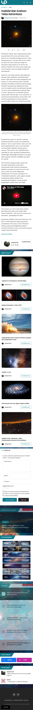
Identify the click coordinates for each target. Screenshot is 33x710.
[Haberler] (16, 571)
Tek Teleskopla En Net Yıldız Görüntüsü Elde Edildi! (16, 606)
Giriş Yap (23, 500)
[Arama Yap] (24, 2)
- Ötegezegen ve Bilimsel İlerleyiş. (17, 681)
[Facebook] (13, 245)
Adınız (6, 475)
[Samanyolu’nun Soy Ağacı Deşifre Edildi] (16, 390)
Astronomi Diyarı (6, 234)
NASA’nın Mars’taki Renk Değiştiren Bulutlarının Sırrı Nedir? (18, 644)
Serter (9, 680)
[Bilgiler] (16, 543)
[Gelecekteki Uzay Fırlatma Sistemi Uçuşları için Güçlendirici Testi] (16, 323)
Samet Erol (8, 18)
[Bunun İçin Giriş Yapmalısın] (8, 50)
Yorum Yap (6, 450)
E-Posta (7, 481)
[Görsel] (16, 566)
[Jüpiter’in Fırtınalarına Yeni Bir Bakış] (16, 267)
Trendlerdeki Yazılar (21, 700)
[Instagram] (15, 245)
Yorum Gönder (9, 500)
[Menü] (30, 2)
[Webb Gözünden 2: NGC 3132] (16, 295)
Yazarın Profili (26, 241)
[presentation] (1, 522)
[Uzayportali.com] (4, 2)
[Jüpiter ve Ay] (16, 358)
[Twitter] (12, 245)
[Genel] (16, 554)
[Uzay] (16, 577)
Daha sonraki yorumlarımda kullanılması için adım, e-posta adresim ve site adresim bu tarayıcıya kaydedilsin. (16, 493)
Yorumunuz (8, 461)
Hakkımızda (9, 700)
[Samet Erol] (7, 244)
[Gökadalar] (16, 560)
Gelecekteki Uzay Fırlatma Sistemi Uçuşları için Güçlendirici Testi (16, 339)
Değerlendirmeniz (8, 486)
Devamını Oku (26, 284)
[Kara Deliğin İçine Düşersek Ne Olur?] (16, 522)
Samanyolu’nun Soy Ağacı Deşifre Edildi (15, 403)
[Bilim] (16, 549)
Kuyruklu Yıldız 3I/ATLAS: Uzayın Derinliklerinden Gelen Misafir (17, 631)
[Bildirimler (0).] (27, 2)
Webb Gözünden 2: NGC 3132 (12, 305)
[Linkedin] (17, 245)
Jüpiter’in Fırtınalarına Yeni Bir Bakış (14, 281)
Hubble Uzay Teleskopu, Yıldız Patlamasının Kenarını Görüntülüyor (14, 439)
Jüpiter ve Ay (6, 372)
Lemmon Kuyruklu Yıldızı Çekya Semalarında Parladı (17, 618)
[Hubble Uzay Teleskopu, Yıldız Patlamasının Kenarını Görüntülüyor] (16, 423)
